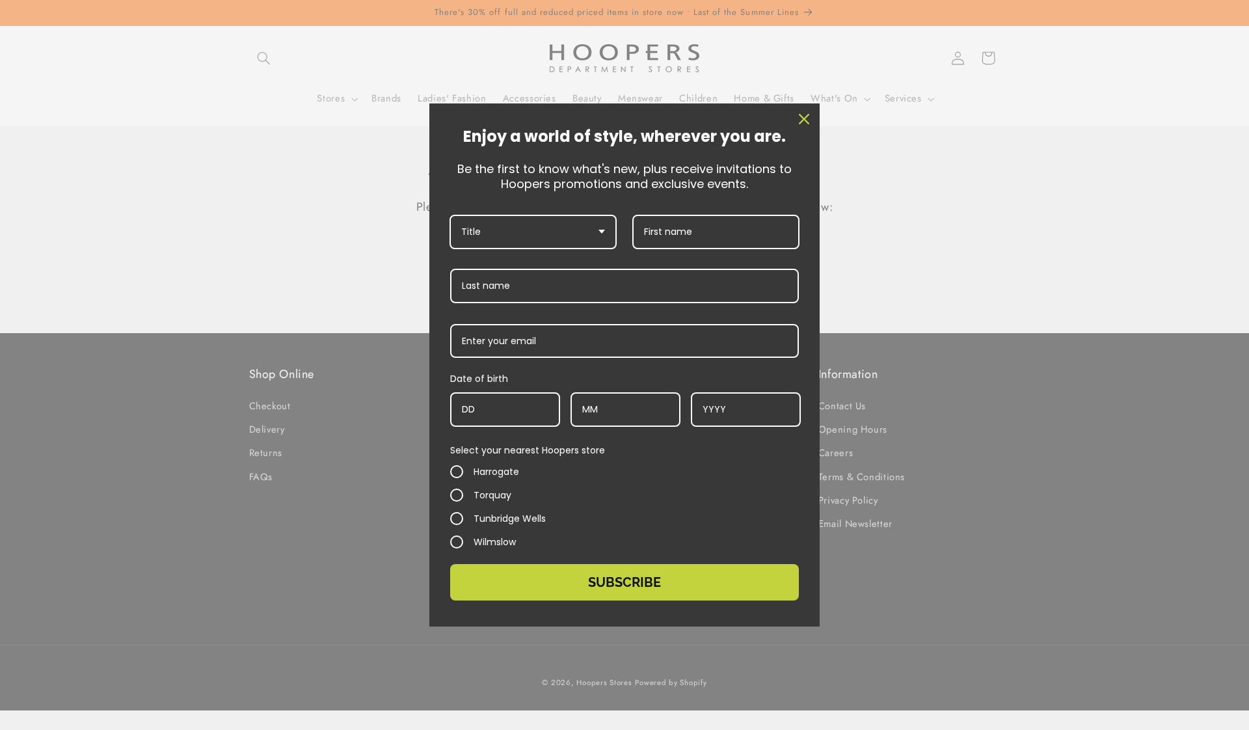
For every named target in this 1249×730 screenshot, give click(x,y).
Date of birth (479, 378)
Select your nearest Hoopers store (527, 450)
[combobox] (533, 232)
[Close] (804, 119)
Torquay (492, 495)
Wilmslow (495, 541)
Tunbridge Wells (510, 518)
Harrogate (496, 471)
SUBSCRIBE (624, 582)
